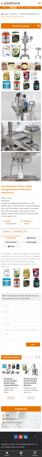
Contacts (37, 7)
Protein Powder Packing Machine (13, 17)
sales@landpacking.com (14, 422)
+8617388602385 (12, 419)
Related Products (11, 357)
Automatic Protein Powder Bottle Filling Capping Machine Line (11, 382)
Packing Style (29, 7)
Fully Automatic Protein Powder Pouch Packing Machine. (30, 382)
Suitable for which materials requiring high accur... (31, 390)
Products (13, 7)
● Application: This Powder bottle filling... (10, 390)
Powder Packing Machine (29, 14)
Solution (21, 7)
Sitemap (21, 447)
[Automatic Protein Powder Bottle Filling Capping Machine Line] (11, 370)
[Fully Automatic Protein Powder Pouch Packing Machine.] (31, 370)
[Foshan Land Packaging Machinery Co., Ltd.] (11, 3)
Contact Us (21, 408)
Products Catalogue (21, 26)
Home (5, 7)
